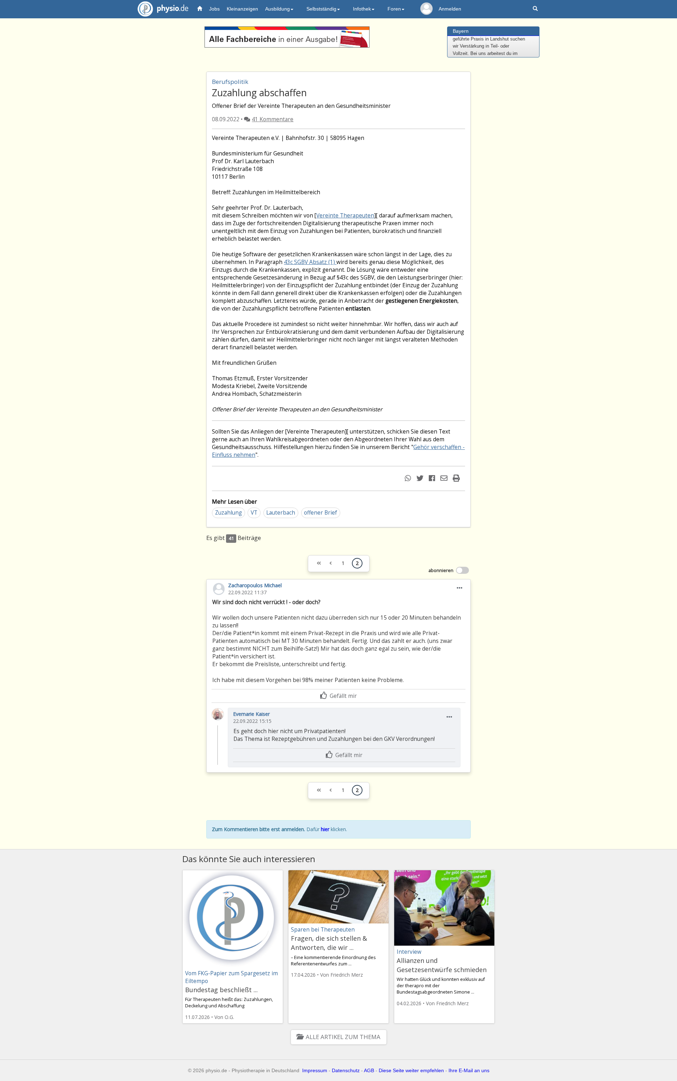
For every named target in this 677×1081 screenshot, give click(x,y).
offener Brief (320, 512)
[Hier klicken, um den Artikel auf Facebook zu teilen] (433, 478)
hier (325, 829)
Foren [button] (394, 9)
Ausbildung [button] (277, 9)
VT (254, 512)
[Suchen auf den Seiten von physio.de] (536, 9)
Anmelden (450, 9)
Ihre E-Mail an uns (469, 1070)
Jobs (214, 9)
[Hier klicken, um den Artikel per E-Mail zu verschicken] (444, 478)
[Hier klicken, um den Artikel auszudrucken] (457, 478)
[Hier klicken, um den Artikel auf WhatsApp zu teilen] (409, 478)
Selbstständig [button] (321, 9)
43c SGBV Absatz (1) (310, 262)
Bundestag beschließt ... (221, 989)
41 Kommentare (272, 119)
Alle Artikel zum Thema (343, 1037)
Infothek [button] (362, 9)
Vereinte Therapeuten (345, 215)
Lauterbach (280, 512)
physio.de (163, 9)
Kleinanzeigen (242, 9)
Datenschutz (346, 1070)
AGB (369, 1070)
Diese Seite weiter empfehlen (411, 1070)
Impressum (314, 1070)
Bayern (461, 31)
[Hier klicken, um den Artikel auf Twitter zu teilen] (420, 478)
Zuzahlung (228, 512)
